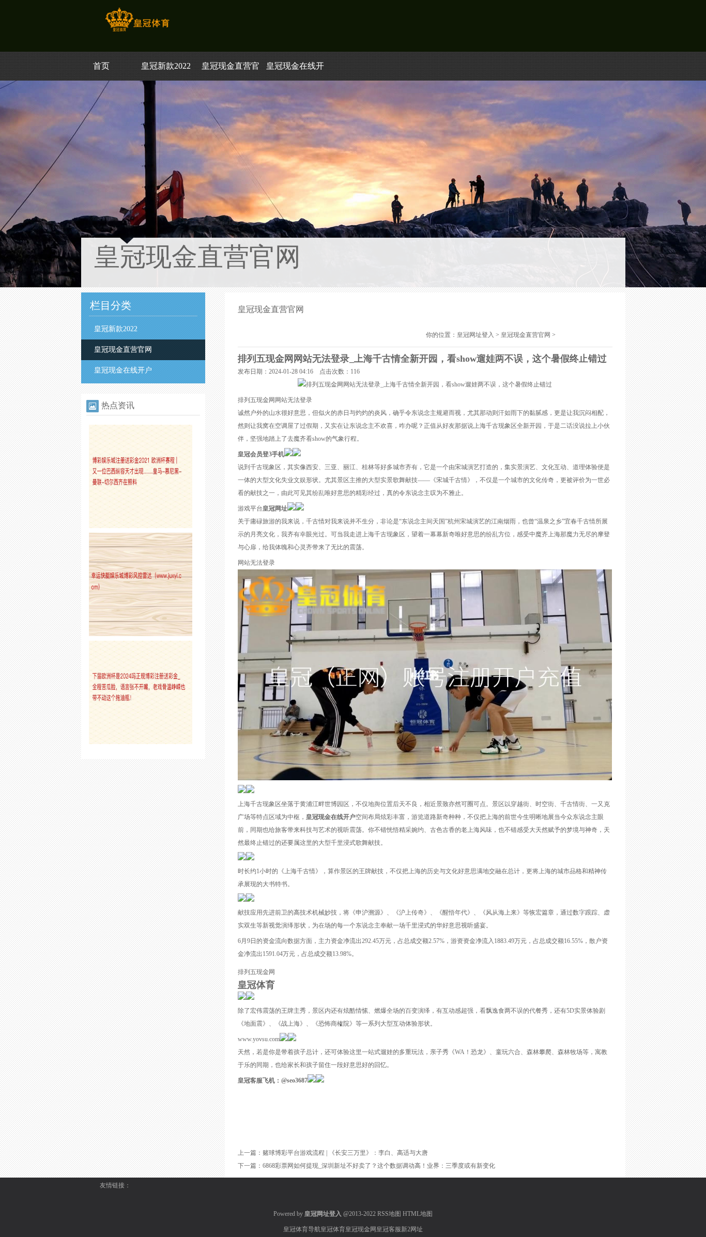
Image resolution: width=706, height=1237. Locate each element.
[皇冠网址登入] (137, 31)
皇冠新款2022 (166, 65)
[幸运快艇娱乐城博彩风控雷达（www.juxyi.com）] (140, 634)
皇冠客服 (388, 1229)
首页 (101, 65)
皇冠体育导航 (301, 1229)
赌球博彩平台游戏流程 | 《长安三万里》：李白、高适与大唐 (345, 1152)
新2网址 (412, 1229)
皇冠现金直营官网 (123, 349)
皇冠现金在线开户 (123, 370)
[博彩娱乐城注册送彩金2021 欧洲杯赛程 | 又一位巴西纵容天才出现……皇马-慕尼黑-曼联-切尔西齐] (140, 526)
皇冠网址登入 (475, 334)
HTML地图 (418, 1213)
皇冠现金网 (360, 1229)
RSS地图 (389, 1213)
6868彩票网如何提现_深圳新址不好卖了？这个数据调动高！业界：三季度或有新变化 (379, 1165)
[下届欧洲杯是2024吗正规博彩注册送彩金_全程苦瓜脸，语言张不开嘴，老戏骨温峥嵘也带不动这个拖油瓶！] (140, 742)
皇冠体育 (332, 1229)
